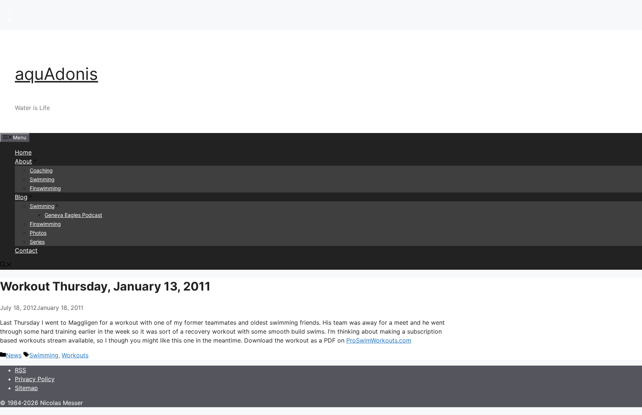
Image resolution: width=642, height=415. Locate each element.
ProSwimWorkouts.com (378, 340)
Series (37, 242)
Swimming (42, 179)
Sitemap (26, 388)
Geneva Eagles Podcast (73, 215)
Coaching (41, 170)
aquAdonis (56, 74)
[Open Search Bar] (6, 265)
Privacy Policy (35, 379)
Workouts (75, 355)
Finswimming (45, 188)
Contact (26, 250)
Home (23, 152)
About (23, 161)
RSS (20, 370)
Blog (21, 197)
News (14, 355)
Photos (38, 233)
